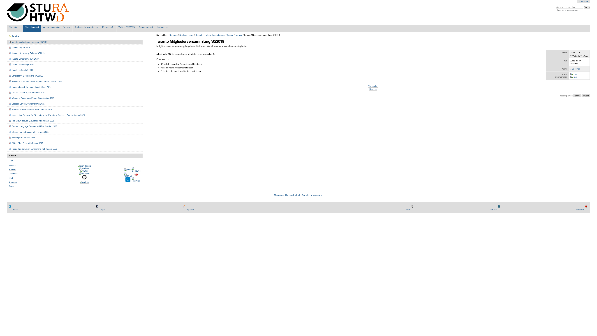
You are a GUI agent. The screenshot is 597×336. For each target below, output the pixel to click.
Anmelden (583, 1)
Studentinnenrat (32, 27)
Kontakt (12, 169)
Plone (15, 210)
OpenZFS (493, 210)
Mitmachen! (107, 27)
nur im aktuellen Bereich (569, 10)
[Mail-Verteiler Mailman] (128, 176)
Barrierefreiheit (292, 195)
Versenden (373, 86)
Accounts (13, 182)
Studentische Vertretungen (86, 27)
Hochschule (162, 27)
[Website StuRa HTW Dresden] (38, 12)
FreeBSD (580, 210)
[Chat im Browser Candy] (136, 176)
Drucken (373, 89)
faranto (230, 35)
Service (12, 165)
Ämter (11, 186)
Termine (238, 35)
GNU (408, 210)
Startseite (13, 27)
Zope (102, 210)
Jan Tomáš (575, 69)
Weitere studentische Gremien (56, 27)
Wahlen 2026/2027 (126, 27)
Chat (11, 178)
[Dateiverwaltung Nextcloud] (127, 181)
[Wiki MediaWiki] (136, 171)
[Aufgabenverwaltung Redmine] (136, 181)
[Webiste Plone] (128, 170)
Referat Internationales (215, 35)
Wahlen (586, 96)
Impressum (316, 195)
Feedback (13, 174)
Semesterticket (146, 27)
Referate (199, 35)
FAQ (11, 161)
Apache (190, 210)
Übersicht (279, 195)
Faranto (577, 96)
